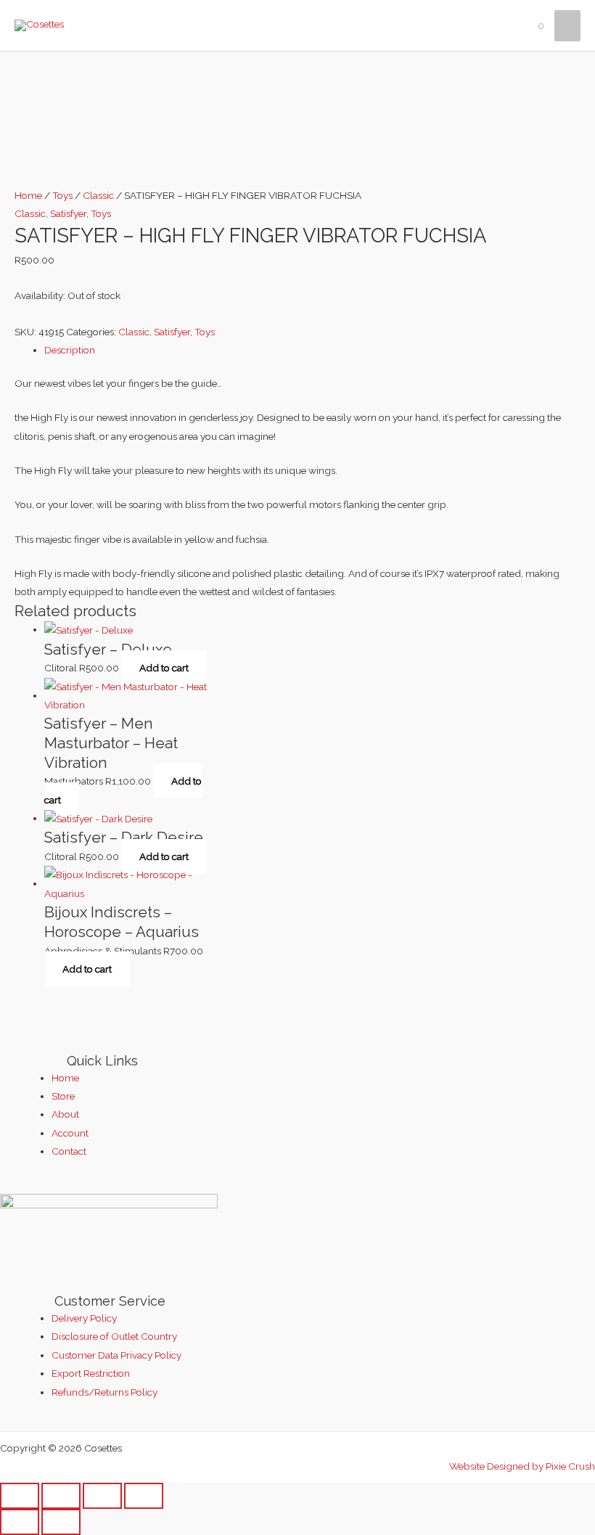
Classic (98, 195)
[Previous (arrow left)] (19, 1522)
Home (28, 195)
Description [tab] (69, 350)
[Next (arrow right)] (61, 1522)
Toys (62, 195)
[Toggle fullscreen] (61, 1496)
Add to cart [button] (164, 668)
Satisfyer (68, 213)
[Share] (102, 1496)
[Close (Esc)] (143, 1496)
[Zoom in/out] (19, 1496)
